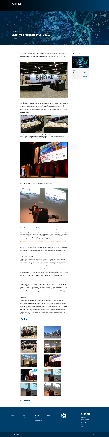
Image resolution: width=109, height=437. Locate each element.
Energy (24, 417)
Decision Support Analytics (39, 418)
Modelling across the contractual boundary (28, 268)
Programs (54, 279)
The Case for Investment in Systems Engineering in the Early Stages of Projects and (36, 279)
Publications (15, 31)
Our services (61, 4)
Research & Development (38, 420)
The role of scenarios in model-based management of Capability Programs (34, 296)
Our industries (68, 4)
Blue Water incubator (50, 417)
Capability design (37, 415)
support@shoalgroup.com (85, 420)
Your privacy (12, 418)
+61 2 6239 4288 (83, 422)
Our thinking (76, 4)
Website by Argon (95, 434)
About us (86, 4)
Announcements (76, 70)
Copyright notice (13, 434)
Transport (24, 422)
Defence (24, 415)
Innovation (49, 413)
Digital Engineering (37, 417)
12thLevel (39, 243)
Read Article (85, 76)
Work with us (12, 415)
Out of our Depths (50, 418)
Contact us (92, 4)
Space (23, 420)
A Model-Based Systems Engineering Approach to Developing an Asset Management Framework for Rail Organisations (43, 254)
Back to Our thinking (25, 400)
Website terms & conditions (15, 417)
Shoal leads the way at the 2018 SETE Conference (79, 73)
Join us (81, 4)
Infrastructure (25, 418)
